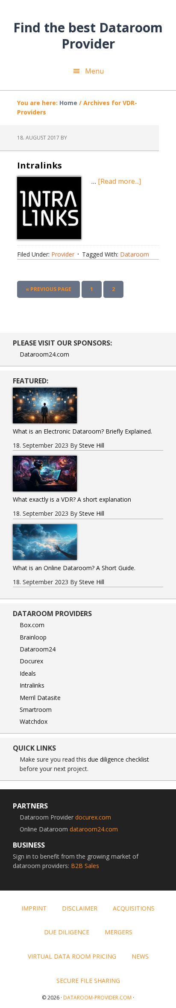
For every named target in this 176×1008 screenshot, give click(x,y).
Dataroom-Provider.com (97, 997)
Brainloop (33, 637)
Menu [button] (94, 71)
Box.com (32, 625)
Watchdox (33, 721)
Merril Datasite (40, 698)
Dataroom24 (38, 649)
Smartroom (36, 709)
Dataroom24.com (44, 354)
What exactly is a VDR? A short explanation (72, 499)
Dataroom (134, 254)
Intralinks (39, 165)
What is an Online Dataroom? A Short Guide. (74, 568)
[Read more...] (119, 181)
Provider (62, 254)
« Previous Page (48, 291)
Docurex (31, 661)
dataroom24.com (94, 829)
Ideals (28, 673)
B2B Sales (85, 866)
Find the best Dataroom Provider (88, 35)
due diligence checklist (118, 759)
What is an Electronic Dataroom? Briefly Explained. (82, 431)
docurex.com (93, 817)
